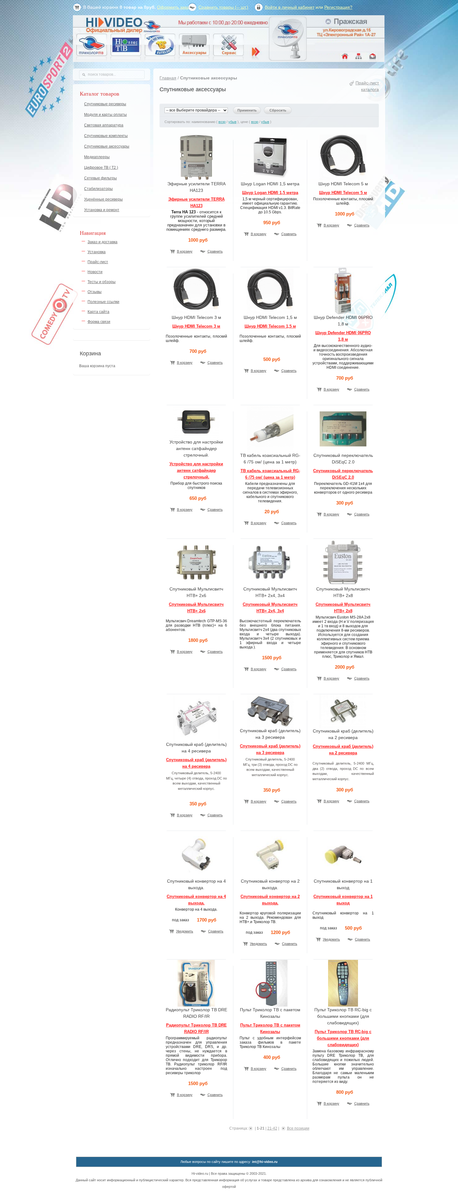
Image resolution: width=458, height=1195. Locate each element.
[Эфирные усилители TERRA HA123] (196, 179)
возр (222, 122)
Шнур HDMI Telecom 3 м (196, 326)
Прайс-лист (98, 262)
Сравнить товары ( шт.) (223, 7)
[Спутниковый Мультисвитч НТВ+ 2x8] (343, 584)
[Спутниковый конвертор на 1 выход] (343, 876)
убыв (232, 122)
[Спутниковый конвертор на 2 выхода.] (270, 876)
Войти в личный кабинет (289, 7)
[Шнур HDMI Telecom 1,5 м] (270, 312)
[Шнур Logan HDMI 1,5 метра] (270, 179)
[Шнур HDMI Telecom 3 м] (196, 312)
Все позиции (298, 1128)
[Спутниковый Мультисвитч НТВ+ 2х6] (196, 584)
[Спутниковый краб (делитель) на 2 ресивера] (343, 726)
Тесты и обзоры (102, 282)
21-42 (272, 1128)
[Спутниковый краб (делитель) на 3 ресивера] (270, 725)
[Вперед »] (282, 1128)
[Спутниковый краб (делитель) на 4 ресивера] (196, 739)
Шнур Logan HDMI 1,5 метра (270, 192)
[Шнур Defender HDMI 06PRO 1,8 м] (343, 312)
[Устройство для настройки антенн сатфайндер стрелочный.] (196, 437)
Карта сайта (98, 312)
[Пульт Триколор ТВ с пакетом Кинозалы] (270, 1005)
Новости (95, 272)
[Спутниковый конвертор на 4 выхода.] (196, 876)
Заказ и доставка (102, 242)
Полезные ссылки (103, 302)
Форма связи (99, 322)
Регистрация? (338, 7)
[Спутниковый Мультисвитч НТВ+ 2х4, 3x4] (270, 584)
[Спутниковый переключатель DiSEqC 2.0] (343, 450)
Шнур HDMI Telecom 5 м (343, 192)
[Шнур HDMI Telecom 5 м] (343, 179)
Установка (97, 252)
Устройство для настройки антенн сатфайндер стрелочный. (196, 470)
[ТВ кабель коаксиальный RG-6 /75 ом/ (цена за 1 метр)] (270, 450)
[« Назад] (251, 1128)
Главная (168, 77)
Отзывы (95, 292)
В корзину (185, 251)
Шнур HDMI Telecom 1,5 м (270, 326)
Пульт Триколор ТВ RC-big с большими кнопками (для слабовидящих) (343, 1038)
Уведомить (184, 931)
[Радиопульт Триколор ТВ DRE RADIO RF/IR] (196, 1005)
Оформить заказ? (175, 7)
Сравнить (215, 251)
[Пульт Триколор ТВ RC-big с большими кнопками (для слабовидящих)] (343, 1005)
